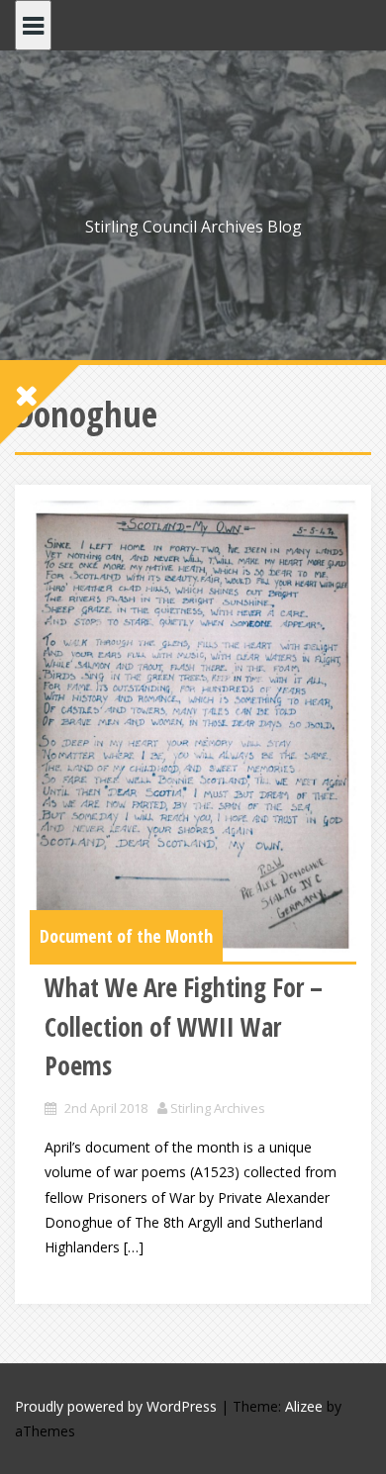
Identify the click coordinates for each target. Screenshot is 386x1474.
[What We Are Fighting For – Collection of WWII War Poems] (193, 731)
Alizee (304, 1406)
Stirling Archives (217, 1108)
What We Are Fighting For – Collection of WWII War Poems (184, 1026)
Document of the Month (126, 936)
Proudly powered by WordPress (116, 1406)
